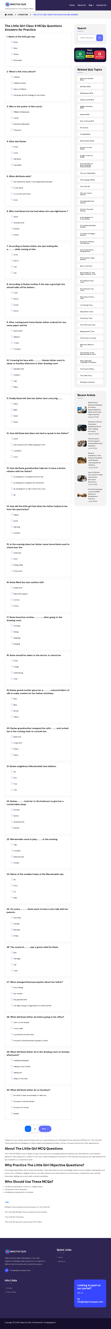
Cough (16, 667)
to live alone (18, 188)
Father (16, 235)
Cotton (17, 600)
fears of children (20, 89)
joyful (16, 439)
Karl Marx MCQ (85, 87)
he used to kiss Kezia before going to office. (31, 1040)
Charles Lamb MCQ (87, 100)
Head (16, 422)
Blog (90, 5)
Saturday (17, 918)
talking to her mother (22, 1066)
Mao (15, 898)
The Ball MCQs (85, 134)
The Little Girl (85, 186)
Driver (16, 147)
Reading (17, 644)
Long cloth (18, 743)
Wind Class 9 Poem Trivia (87, 297)
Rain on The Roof (86, 266)
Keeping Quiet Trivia (87, 331)
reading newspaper (21, 1060)
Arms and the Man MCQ (86, 79)
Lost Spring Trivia (86, 305)
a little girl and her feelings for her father (29, 95)
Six (15, 772)
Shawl (16, 749)
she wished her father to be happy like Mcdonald (33, 182)
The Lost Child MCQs (87, 173)
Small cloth (18, 588)
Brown (16, 711)
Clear (89, 56)
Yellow (16, 717)
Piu (15, 879)
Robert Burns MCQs (87, 141)
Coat (16, 293)
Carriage (17, 958)
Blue (15, 705)
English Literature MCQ (86, 107)
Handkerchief (19, 369)
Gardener (17, 159)
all (14, 495)
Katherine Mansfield (21, 124)
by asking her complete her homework (29, 483)
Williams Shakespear (21, 112)
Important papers (21, 594)
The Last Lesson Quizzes (86, 194)
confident (17, 451)
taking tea (18, 1072)
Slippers (17, 337)
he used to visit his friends (24, 1101)
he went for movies (21, 1107)
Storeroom (18, 571)
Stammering (18, 673)
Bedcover (17, 737)
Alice (15, 48)
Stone (16, 606)
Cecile (16, 118)
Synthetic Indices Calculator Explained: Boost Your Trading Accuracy (95, 426)
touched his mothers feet (24, 1034)
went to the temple (21, 1022)
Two (15, 790)
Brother (17, 810)
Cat (15, 273)
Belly (15, 410)
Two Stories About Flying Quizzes (87, 250)
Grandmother (19, 223)
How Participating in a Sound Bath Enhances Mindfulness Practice (95, 494)
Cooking (17, 626)
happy (16, 515)
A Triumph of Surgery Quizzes (87, 234)
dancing (17, 527)
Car (15, 965)
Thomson (17, 130)
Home (72, 5)
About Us (82, 5)
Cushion (17, 375)
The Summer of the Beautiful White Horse (88, 353)
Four (15, 784)
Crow (16, 255)
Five (15, 778)
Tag (15, 845)
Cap (15, 381)
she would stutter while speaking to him (29, 445)
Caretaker (18, 165)
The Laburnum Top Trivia (87, 289)
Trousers (17, 349)
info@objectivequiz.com (20, 1270)
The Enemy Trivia (86, 318)
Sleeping (17, 638)
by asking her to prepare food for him (28, 477)
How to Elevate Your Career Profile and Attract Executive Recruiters (95, 477)
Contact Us (101, 5)
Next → (45, 1129)
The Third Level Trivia (87, 325)
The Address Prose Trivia (87, 281)
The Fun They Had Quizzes (86, 210)
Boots (16, 299)
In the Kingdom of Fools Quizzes (86, 218)
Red (15, 699)
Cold (15, 679)
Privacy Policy (11, 1292)
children (17, 77)
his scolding (18, 987)
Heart (16, 416)
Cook (16, 153)
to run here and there (22, 194)
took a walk (18, 1028)
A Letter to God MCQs (86, 148)
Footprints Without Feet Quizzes (87, 242)
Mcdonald (18, 60)
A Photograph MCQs (87, 180)
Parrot (16, 261)
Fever (16, 661)
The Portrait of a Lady (88, 338)
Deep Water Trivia (86, 312)
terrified (17, 533)
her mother (18, 993)
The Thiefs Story (86, 375)
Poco (16, 886)
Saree (16, 755)
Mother (17, 229)
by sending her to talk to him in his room (29, 489)
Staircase (17, 553)
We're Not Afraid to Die (87, 345)
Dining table (18, 565)
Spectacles (18, 331)
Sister (16, 217)
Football (17, 851)
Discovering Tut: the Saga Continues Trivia (88, 273)
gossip (16, 1113)
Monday (17, 930)
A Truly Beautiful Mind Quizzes (88, 226)
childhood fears (20, 83)
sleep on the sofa (20, 1078)
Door (16, 559)
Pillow (16, 387)
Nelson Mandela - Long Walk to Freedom (88, 361)
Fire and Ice (84, 128)
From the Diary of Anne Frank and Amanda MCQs (86, 165)
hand (16, 404)
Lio (15, 892)
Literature (23, 15)
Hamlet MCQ (84, 114)
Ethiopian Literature (87, 382)
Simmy (16, 54)
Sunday (17, 924)
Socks (16, 305)
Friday (16, 936)
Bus (15, 952)
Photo (16, 311)
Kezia (16, 42)
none (16, 200)
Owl (15, 267)
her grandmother (20, 999)
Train (16, 971)
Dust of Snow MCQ (87, 121)
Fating (16, 632)
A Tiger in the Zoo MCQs (86, 156)
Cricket (16, 863)
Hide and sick (19, 857)
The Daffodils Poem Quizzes (87, 202)
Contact (9, 1288)
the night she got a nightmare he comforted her (33, 1006)
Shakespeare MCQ (86, 93)
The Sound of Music (87, 369)
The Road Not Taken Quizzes (87, 258)
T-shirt (16, 343)
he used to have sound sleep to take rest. (30, 1095)
